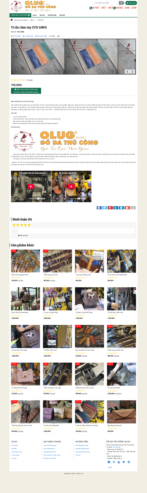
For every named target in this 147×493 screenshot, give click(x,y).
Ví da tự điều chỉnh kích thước (87, 425)
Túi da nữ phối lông (51, 312)
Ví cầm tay (29, 36)
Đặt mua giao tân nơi (26, 91)
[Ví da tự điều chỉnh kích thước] (89, 411)
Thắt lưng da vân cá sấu (85, 388)
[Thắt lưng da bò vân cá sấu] (25, 411)
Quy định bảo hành (50, 452)
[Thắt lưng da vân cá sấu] (89, 374)
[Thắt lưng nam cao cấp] (57, 374)
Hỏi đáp (14, 448)
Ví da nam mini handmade (117, 275)
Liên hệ (14, 458)
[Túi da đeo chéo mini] (121, 298)
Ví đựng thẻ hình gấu (19, 388)
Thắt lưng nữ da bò (51, 275)
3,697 (52, 36)
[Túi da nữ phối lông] (57, 298)
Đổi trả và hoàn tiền (50, 458)
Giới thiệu (15, 445)
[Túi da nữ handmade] (57, 411)
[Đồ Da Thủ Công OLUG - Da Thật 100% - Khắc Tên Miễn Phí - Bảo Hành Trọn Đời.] (33, 6)
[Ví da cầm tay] (38, 56)
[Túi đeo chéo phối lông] (89, 298)
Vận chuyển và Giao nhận (52, 455)
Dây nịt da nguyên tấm (20, 275)
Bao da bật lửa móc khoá (85, 350)
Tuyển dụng (15, 455)
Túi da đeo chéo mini (115, 312)
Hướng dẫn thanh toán (83, 452)
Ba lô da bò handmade (20, 312)
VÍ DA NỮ (17, 36)
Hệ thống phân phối (82, 445)
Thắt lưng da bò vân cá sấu (22, 425)
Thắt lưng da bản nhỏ (115, 350)
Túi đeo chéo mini (50, 350)
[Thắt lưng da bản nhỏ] (121, 336)
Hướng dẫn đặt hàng (82, 448)
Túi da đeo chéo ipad (19, 350)
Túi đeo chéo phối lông (84, 312)
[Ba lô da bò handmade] (25, 298)
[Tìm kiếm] (121, 3)
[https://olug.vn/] (11, 20)
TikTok (110, 467)
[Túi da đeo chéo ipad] (25, 336)
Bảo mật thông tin (49, 448)
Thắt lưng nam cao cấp (52, 388)
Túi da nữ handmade (51, 425)
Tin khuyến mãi (16, 452)
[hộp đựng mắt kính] (121, 411)
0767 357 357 (103, 7)
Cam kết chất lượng (50, 445)
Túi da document (114, 388)
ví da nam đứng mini (83, 275)
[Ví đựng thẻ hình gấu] (25, 374)
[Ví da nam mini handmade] (121, 261)
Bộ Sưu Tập (42, 36)
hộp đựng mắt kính (115, 425)
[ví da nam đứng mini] (89, 261)
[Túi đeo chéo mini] (57, 336)
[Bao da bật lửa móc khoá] (89, 336)
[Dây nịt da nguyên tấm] (25, 261)
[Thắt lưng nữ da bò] (57, 261)
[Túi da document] (121, 374)
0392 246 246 (126, 7)
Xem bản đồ (116, 447)
